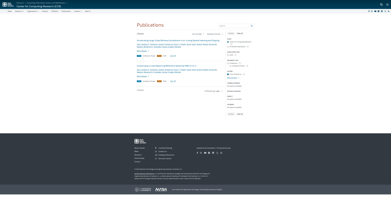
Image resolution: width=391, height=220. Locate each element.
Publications (66, 11)
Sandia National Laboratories (144, 174)
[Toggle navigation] (4, 11)
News (10, 11)
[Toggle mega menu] (387, 4)
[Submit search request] (251, 26)
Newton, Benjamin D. (145, 47)
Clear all (240, 33)
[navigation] (198, 34)
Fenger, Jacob (186, 44)
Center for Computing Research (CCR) (39, 6)
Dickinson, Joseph (157, 44)
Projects (45, 11)
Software (54, 11)
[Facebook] (369, 11)
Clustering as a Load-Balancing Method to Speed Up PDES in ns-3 (166, 65)
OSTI (172, 56)
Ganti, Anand (197, 44)
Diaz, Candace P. (143, 44)
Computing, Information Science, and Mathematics (46, 3)
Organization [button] (32, 11)
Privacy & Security (224, 148)
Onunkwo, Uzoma (160, 47)
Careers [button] (77, 11)
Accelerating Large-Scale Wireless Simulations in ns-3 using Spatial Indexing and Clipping (178, 40)
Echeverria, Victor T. (172, 44)
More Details (142, 51)
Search (87, 11)
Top (384, 218)
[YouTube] (375, 11)
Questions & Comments (206, 148)
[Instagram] (372, 11)
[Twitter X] (385, 11)
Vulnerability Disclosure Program (211, 189)
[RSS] (389, 11)
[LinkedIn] (382, 11)
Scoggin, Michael (174, 47)
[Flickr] (379, 11)
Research (20, 3)
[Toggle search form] (381, 4)
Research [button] (18, 11)
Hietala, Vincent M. (210, 44)
